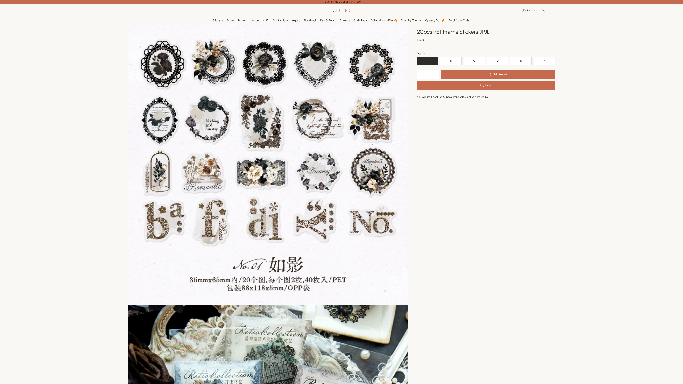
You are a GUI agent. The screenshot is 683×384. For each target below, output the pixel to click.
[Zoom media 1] (268, 164)
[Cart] (551, 10)
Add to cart (500, 74)
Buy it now (486, 85)
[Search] (536, 10)
